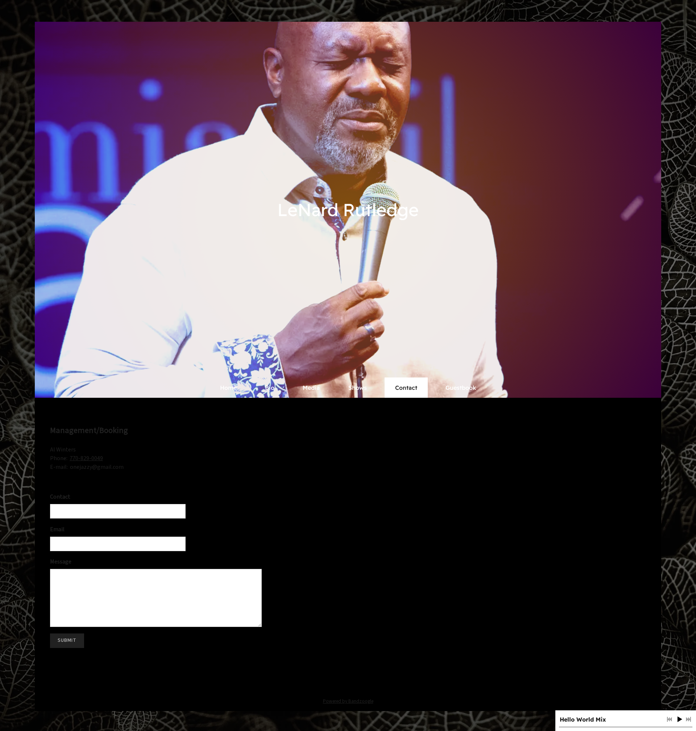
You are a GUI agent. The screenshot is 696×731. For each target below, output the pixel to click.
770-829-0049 (86, 458)
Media (311, 387)
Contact (406, 387)
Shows (357, 387)
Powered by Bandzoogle (348, 701)
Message (60, 562)
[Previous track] (669, 719)
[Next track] (688, 719)
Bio (269, 387)
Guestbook (461, 387)
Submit (67, 640)
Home (228, 387)
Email (57, 529)
